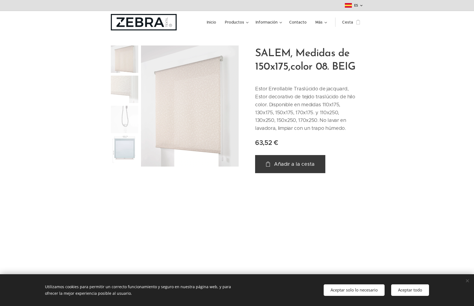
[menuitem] (213, 22)
